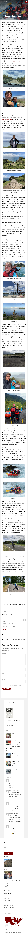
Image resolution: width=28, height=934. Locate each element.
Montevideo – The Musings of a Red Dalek (15, 634)
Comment (4, 653)
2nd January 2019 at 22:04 (8, 623)
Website (3, 679)
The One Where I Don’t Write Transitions (12, 868)
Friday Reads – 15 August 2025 (10, 904)
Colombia (18, 780)
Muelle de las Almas (7, 119)
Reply (4, 629)
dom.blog (4, 2)
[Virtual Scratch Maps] (14, 927)
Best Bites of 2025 (7, 893)
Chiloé (8, 50)
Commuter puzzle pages (9, 907)
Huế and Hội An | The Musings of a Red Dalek (16, 639)
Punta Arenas (21, 604)
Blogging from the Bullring (9, 885)
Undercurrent (7, 900)
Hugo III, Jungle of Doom (16, 62)
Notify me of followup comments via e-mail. (13, 685)
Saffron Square (7, 897)
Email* (5, 847)
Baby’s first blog (17, 790)
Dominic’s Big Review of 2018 (10, 604)
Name (4, 667)
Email (4, 673)
